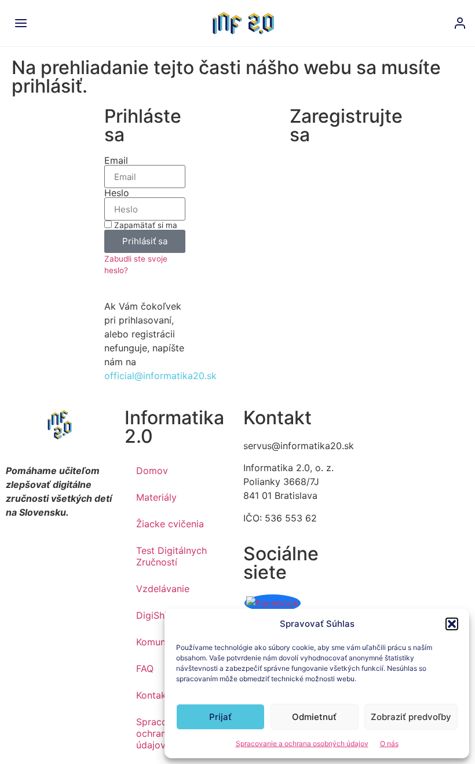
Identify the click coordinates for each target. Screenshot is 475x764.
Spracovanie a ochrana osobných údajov (302, 743)
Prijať (220, 716)
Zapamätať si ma (144, 225)
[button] (452, 624)
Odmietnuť (314, 716)
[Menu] (21, 23)
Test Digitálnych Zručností (171, 556)
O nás (389, 743)
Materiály (156, 497)
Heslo (116, 192)
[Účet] (460, 23)
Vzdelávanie (162, 588)
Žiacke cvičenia (170, 524)
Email (116, 160)
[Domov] (244, 23)
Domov (152, 470)
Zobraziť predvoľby (411, 716)
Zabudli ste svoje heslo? (135, 264)
